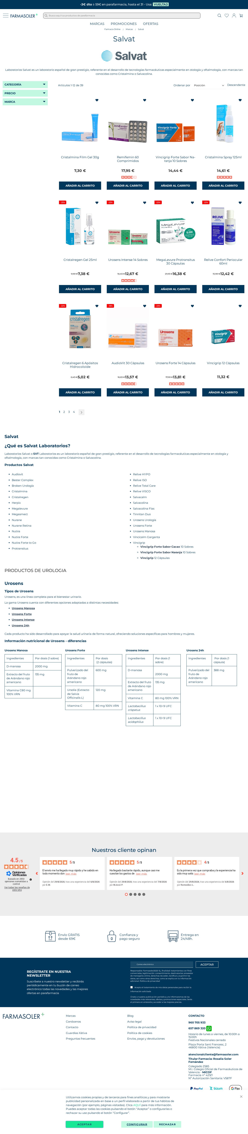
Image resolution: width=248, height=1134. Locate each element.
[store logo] (24, 15)
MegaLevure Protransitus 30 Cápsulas (175, 261)
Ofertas (150, 24)
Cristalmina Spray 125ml (223, 157)
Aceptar (84, 1124)
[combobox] (121, 16)
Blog (130, 1015)
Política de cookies (139, 1033)
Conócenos (73, 1021)
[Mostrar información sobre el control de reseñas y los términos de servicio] (30, 879)
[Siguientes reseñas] (242, 873)
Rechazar (167, 1124)
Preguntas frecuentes (80, 1038)
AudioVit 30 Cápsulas (128, 363)
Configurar (137, 1124)
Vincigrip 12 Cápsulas (223, 363)
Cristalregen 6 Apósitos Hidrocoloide (80, 365)
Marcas (97, 24)
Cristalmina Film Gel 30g (80, 157)
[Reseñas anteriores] (36, 873)
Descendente (236, 85)
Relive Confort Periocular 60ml (223, 261)
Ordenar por (182, 85)
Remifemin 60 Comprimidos (128, 159)
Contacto (72, 1027)
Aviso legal (134, 1021)
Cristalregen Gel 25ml (80, 260)
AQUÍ (137, 1105)
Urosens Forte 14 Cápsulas (175, 363)
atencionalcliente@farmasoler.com (213, 1054)
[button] (97, 100)
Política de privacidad (150, 981)
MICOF (207, 1072)
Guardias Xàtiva (76, 1033)
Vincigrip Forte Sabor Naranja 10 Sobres (175, 159)
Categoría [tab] (13, 84)
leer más (71, 873)
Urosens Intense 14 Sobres (128, 260)
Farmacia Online (112, 29)
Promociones (124, 24)
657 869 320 (197, 1028)
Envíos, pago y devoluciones (146, 1038)
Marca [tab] (10, 101)
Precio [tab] (10, 93)
